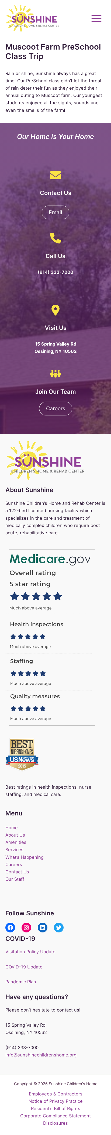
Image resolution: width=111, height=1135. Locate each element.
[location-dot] (55, 310)
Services (14, 849)
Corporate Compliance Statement (55, 1115)
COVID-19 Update (24, 967)
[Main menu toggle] (96, 18)
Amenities (15, 842)
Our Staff (14, 879)
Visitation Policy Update (30, 951)
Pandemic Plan (20, 981)
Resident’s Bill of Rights (55, 1108)
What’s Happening (24, 857)
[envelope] (55, 175)
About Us (15, 835)
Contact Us (17, 871)
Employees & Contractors (55, 1094)
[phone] (55, 238)
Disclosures (55, 1123)
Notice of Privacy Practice (56, 1101)
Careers (13, 864)
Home (11, 827)
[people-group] (55, 373)
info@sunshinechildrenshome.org (41, 1055)
